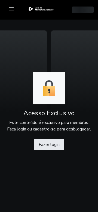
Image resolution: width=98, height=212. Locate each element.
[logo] (44, 9)
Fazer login (49, 145)
